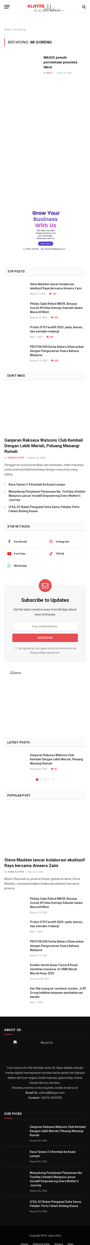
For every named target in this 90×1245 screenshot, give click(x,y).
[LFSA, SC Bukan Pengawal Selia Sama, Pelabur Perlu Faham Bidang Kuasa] (15, 1206)
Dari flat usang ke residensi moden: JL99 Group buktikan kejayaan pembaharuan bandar (58, 992)
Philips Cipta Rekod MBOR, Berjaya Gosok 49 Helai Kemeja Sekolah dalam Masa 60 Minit (56, 308)
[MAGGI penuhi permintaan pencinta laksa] (22, 117)
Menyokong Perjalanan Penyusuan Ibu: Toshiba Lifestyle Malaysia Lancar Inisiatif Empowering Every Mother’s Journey (47, 496)
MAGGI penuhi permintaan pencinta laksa (60, 62)
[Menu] (7, 6)
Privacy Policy (38, 652)
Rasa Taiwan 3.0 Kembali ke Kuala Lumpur (37, 484)
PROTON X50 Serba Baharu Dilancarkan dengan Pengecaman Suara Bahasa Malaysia (57, 351)
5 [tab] (53, 779)
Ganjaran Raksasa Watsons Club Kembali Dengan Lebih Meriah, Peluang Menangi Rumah (43, 446)
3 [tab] (45, 779)
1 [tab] (37, 779)
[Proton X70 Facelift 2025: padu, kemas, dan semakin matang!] (15, 332)
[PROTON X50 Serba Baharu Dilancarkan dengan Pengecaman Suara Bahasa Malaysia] (15, 351)
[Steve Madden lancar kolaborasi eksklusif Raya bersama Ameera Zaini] (15, 289)
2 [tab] (41, 779)
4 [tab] (49, 779)
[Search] (83, 6)
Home (7, 29)
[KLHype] (45, 7)
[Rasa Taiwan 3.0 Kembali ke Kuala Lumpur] (15, 1156)
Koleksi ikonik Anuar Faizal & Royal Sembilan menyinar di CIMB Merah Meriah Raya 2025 (54, 969)
